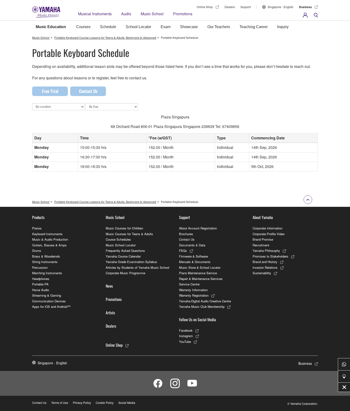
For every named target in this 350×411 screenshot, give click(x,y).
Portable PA (40, 284)
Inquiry (283, 27)
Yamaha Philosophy (266, 250)
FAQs (183, 250)
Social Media (126, 403)
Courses (83, 27)
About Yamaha (263, 217)
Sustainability (262, 273)
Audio (126, 13)
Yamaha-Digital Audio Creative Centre (205, 301)
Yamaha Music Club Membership (202, 306)
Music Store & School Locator (199, 267)
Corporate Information (267, 228)
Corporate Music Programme (125, 273)
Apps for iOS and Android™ (51, 306)
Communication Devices (49, 301)
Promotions (182, 13)
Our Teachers (218, 27)
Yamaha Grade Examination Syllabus (131, 261)
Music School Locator (121, 245)
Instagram (186, 336)
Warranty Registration (194, 295)
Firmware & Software (193, 256)
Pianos (37, 228)
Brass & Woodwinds (46, 256)
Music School (152, 13)
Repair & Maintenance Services (201, 278)
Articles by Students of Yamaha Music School (137, 267)
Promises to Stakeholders (270, 256)
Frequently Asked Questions (125, 250)
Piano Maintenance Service (198, 273)
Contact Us (88, 91)
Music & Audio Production (50, 239)
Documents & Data (192, 245)
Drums (36, 250)
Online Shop (205, 7)
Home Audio (40, 290)
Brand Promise (263, 239)
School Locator (138, 27)
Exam (165, 27)
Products (38, 217)
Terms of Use (59, 403)
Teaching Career (254, 27)
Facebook (186, 330)
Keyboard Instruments (47, 234)
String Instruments (45, 261)
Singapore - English (280, 7)
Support (245, 7)
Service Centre (189, 284)
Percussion (40, 267)
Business (305, 7)
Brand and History (265, 261)
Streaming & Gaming (46, 295)
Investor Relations (265, 267)
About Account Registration (198, 228)
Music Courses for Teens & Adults (129, 234)
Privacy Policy (82, 403)
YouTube (185, 341)
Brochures (186, 234)
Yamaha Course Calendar (123, 256)
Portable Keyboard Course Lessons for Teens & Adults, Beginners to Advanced (105, 38)
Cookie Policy (105, 403)
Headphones (40, 278)
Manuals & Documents (194, 261)
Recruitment (261, 245)
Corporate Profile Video (269, 234)
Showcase (189, 27)
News (109, 286)
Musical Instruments (95, 13)
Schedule (108, 27)
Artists (110, 312)
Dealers (230, 7)
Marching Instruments (47, 273)
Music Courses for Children (124, 228)
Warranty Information (193, 290)
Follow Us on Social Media (197, 319)
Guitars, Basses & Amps (49, 245)
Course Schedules (118, 239)
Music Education (51, 27)
